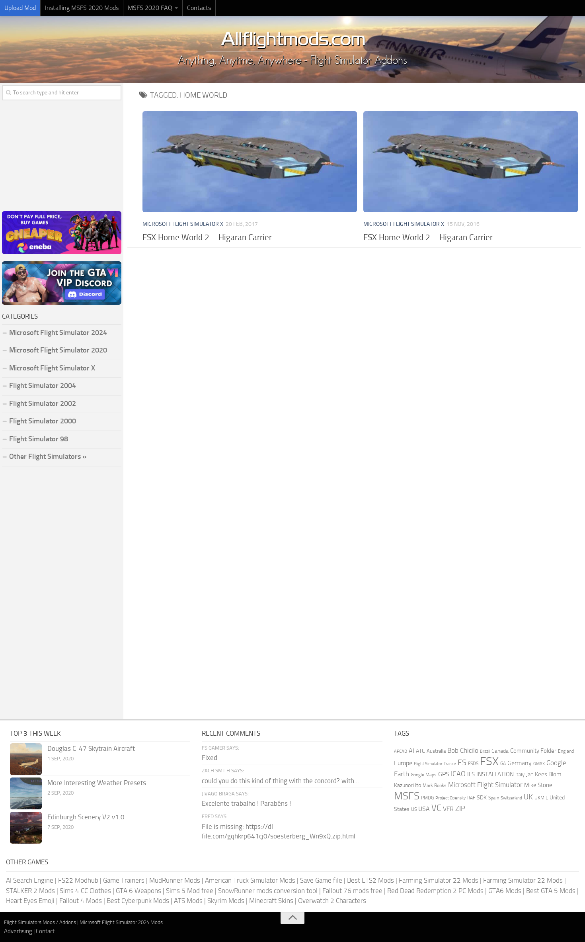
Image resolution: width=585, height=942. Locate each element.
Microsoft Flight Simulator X (182, 224)
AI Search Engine (29, 880)
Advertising (18, 931)
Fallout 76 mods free (352, 891)
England (566, 751)
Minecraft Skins (271, 901)
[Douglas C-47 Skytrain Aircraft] (26, 759)
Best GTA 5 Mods (550, 891)
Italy (520, 774)
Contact (45, 931)
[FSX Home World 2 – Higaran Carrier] (249, 161)
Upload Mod (20, 8)
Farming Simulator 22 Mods (438, 880)
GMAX (539, 763)
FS (462, 762)
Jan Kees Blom (544, 774)
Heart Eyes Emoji (30, 901)
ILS (471, 774)
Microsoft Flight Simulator (485, 785)
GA (503, 763)
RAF (471, 798)
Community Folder (533, 750)
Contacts (199, 8)
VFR (448, 809)
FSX (489, 761)
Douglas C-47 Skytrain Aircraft (91, 748)
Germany (519, 763)
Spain (493, 798)
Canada (500, 751)
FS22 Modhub (78, 880)
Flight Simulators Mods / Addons (40, 922)
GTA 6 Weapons (138, 891)
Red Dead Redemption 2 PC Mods (435, 891)
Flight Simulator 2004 (42, 385)
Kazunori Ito (407, 785)
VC (436, 808)
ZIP (460, 808)
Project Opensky (450, 798)
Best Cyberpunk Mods (138, 901)
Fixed (209, 758)
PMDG (427, 798)
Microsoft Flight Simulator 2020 (58, 350)
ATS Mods (188, 901)
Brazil (485, 751)
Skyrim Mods (225, 901)
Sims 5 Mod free (189, 891)
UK (528, 797)
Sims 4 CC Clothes (85, 891)
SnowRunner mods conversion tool (268, 891)
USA (424, 809)
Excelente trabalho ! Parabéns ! (246, 803)
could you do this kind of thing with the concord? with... (280, 781)
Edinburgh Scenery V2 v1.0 (86, 817)
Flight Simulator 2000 (42, 421)
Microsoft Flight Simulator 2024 (58, 332)
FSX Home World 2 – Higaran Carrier (207, 237)
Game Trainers (123, 880)
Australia (436, 751)
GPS (443, 774)
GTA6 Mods (504, 891)
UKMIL (541, 798)
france (450, 763)
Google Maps (424, 774)
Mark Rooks (435, 785)
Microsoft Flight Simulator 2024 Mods (121, 922)
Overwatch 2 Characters (332, 901)
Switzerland (511, 798)
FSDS (473, 763)
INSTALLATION (495, 774)
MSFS (406, 796)
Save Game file (321, 880)
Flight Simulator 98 (38, 439)
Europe (403, 763)
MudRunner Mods (174, 880)
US (414, 809)
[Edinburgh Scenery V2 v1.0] (26, 828)
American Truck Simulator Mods (250, 880)
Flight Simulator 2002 (42, 403)
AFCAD (400, 751)
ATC (420, 751)
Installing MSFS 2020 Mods (82, 8)
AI (411, 750)
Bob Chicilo (462, 750)
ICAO (458, 774)
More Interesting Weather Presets (96, 783)
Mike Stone (538, 785)
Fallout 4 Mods (80, 901)
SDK (482, 797)
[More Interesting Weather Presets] (26, 793)
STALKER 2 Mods (30, 891)
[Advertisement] (360, 315)
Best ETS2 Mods (370, 880)
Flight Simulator (428, 763)
